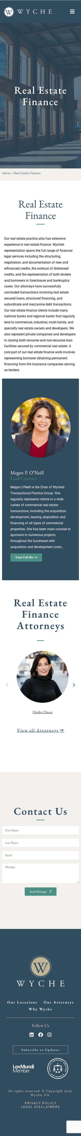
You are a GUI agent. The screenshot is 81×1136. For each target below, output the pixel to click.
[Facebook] (40, 1034)
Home (6, 173)
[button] (74, 685)
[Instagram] (49, 1034)
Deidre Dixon (43, 712)
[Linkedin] (31, 1034)
